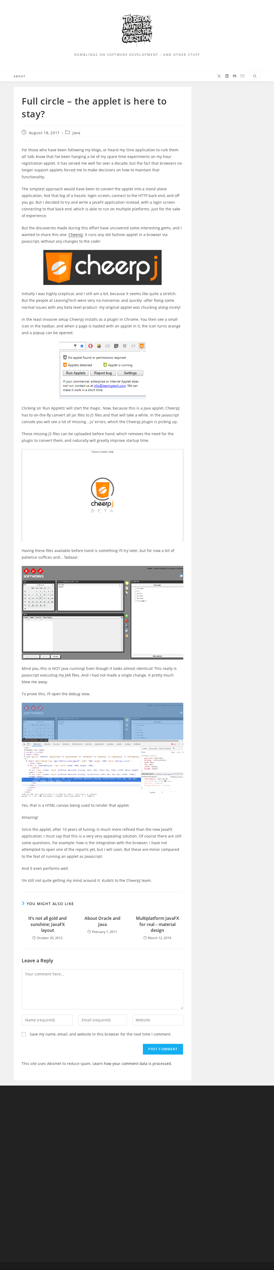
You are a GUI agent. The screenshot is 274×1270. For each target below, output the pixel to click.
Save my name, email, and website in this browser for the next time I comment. (101, 1034)
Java (76, 132)
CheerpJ (75, 234)
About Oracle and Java (102, 921)
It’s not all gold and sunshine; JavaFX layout (47, 924)
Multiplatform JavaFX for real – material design (157, 924)
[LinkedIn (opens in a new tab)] (227, 76)
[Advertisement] (44, 1174)
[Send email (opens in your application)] (242, 76)
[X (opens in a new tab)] (219, 76)
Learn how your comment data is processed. (132, 1063)
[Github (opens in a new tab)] (234, 76)
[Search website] (254, 76)
